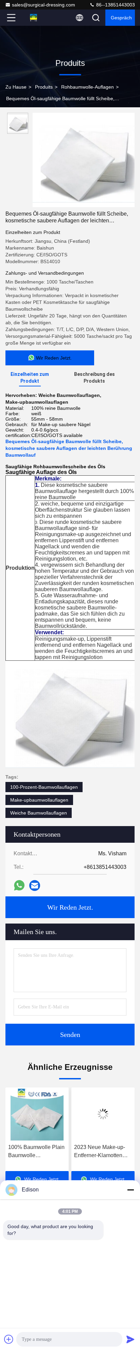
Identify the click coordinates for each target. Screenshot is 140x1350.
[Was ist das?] (19, 885)
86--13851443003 (115, 4)
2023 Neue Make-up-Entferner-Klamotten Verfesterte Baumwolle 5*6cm (101, 1152)
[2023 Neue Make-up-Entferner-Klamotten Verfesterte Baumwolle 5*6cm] (103, 1114)
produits (44, 87)
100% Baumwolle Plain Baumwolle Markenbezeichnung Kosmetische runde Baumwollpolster (36, 1152)
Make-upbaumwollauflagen (39, 800)
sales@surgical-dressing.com (43, 4)
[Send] (130, 1339)
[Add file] (9, 1339)
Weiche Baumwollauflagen (38, 813)
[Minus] (130, 1190)
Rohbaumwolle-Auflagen (87, 87)
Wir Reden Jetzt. (70, 907)
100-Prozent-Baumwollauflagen (44, 787)
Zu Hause (16, 87)
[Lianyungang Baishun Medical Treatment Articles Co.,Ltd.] (33, 18)
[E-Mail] (34, 885)
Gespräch (121, 17)
